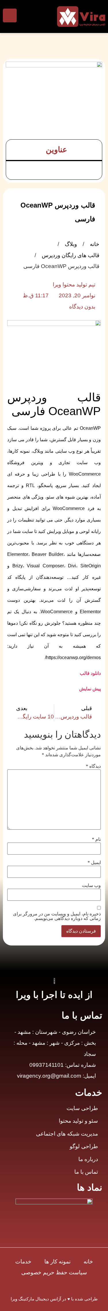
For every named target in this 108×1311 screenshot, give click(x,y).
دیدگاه (93, 766)
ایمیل (94, 862)
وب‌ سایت (91, 885)
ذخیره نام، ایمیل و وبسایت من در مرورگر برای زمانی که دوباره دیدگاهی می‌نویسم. (57, 916)
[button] (14, 150)
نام (96, 839)
